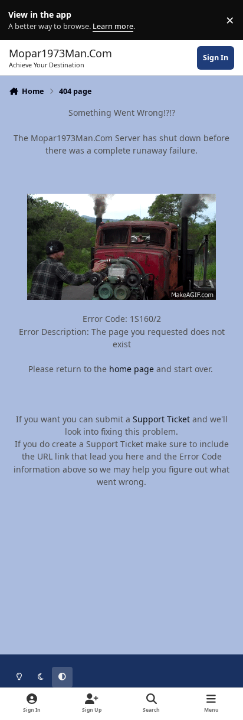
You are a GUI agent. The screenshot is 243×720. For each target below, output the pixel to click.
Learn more (22, 20)
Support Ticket (161, 419)
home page (131, 368)
